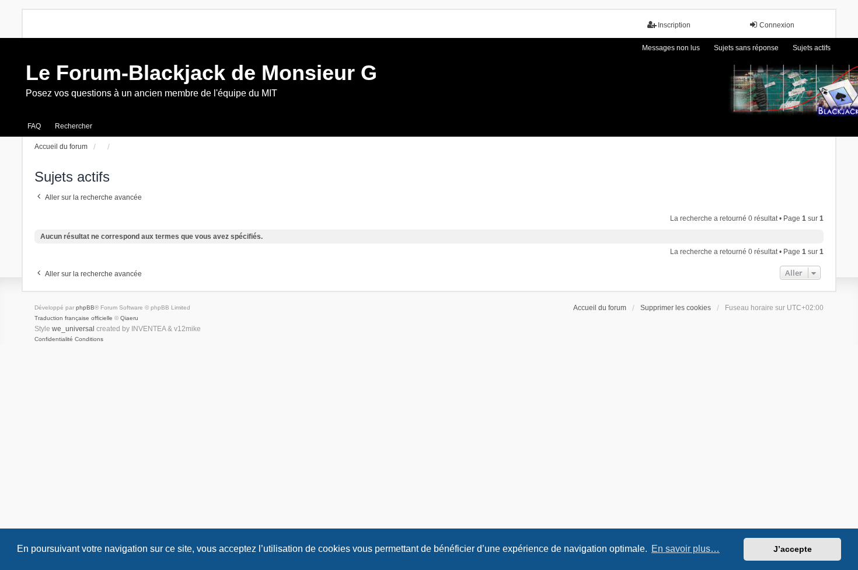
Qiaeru (129, 318)
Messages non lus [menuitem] (671, 48)
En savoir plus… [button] (685, 549)
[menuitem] (53, 339)
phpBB (85, 307)
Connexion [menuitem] (776, 25)
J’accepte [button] (792, 549)
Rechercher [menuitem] (73, 126)
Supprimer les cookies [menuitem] (675, 308)
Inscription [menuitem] (674, 25)
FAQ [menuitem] (34, 126)
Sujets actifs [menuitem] (812, 48)
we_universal (73, 329)
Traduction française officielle (73, 318)
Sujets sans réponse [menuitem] (746, 48)
